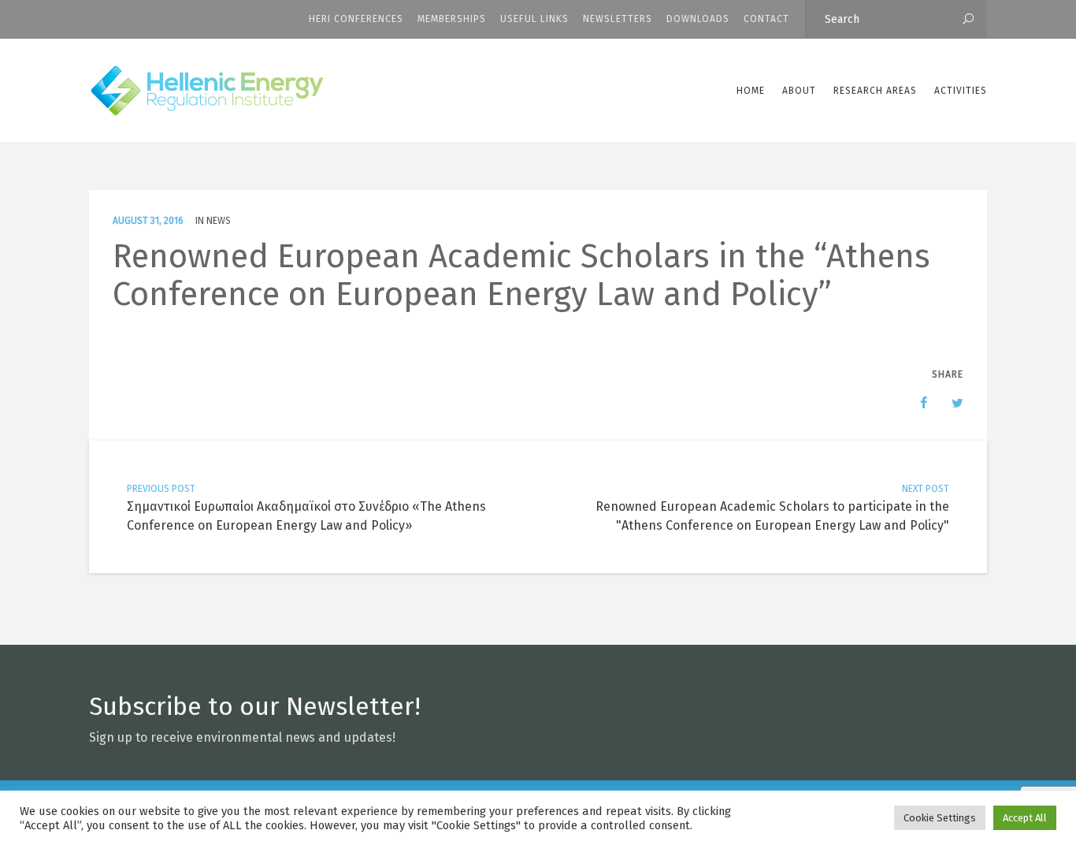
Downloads (697, 18)
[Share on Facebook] (916, 403)
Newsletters (617, 18)
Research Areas (875, 90)
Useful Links (534, 18)
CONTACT (766, 18)
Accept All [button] (1025, 818)
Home (751, 90)
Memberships (451, 18)
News (218, 220)
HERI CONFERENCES (356, 18)
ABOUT (799, 90)
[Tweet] (949, 403)
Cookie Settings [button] (939, 818)
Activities (960, 90)
